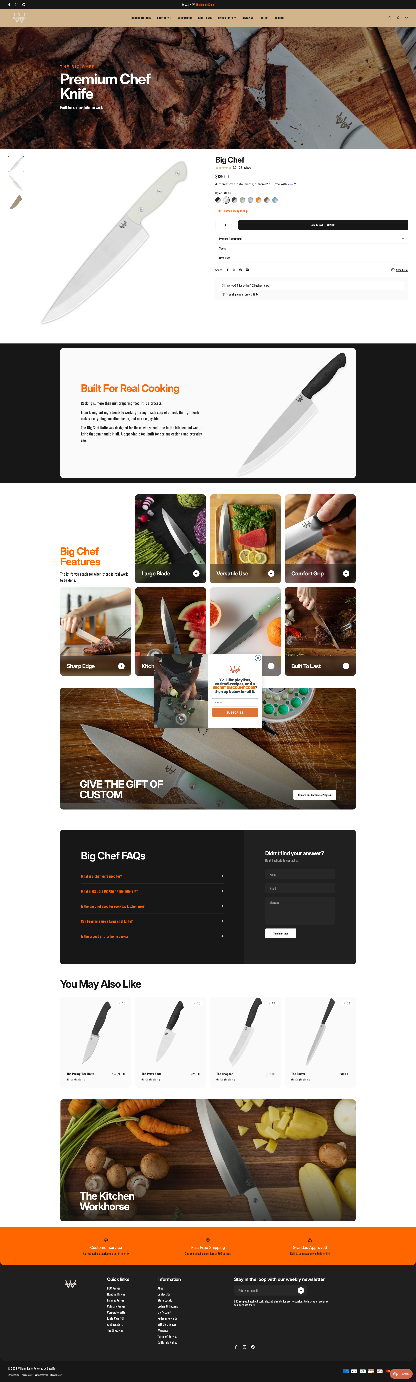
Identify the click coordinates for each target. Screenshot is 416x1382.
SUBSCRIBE (235, 712)
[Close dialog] (258, 658)
